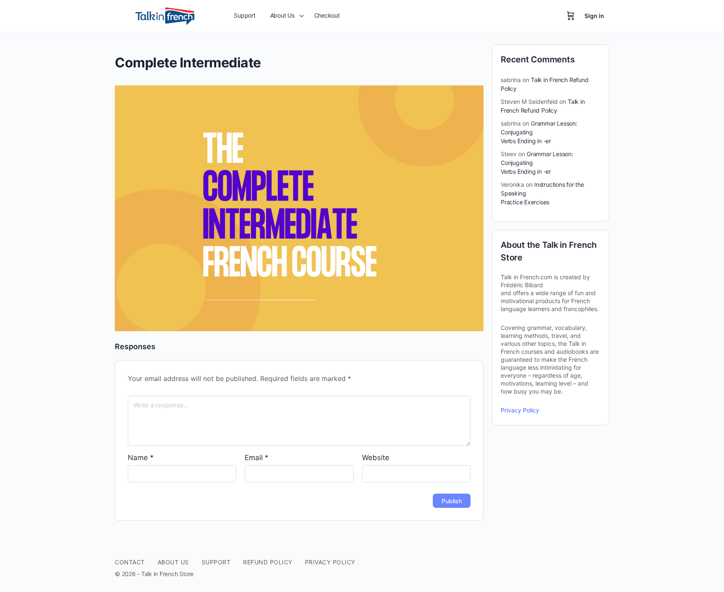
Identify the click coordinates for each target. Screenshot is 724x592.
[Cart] (570, 16)
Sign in (594, 15)
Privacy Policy (520, 410)
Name (141, 457)
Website (375, 457)
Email (257, 457)
